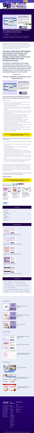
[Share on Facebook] (13, 34)
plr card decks (6, 291)
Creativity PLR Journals (15, 195)
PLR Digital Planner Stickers (26, 195)
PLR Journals (16, 197)
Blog (17, 405)
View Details (7, 188)
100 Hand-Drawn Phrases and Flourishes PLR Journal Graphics (26, 193)
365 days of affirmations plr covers (9, 283)
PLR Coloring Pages (7, 213)
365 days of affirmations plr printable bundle (22, 285)
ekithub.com (20, 174)
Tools (5, 215)
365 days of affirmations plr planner (9, 285)
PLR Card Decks (20, 36)
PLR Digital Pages (25, 36)
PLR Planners (7, 37)
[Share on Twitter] (14, 34)
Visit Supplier (7, 34)
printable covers (27, 291)
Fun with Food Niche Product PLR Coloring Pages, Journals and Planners (23, 377)
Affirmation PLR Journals (6, 36)
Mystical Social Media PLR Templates (10, 263)
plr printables (21, 291)
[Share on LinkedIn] (17, 34)
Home (11, 405)
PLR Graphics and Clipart (25, 196)
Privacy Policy (18, 411)
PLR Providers (6, 210)
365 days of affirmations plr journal (21, 283)
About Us (17, 404)
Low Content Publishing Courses (6, 198)
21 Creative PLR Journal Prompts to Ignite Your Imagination (16, 193)
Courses (5, 211)
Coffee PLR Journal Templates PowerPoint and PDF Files (13, 244)
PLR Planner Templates (16, 197)
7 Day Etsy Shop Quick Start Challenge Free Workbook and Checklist (5, 194)
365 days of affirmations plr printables (9, 287)
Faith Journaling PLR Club (21, 324)
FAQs (17, 408)
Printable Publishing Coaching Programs (5, 199)
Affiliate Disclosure (7, 217)
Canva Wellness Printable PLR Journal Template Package (13, 273)
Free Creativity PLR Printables (22, 367)
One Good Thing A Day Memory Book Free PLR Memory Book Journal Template (23, 354)
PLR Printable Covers (12, 37)
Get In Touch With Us (19, 406)
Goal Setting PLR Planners (14, 36)
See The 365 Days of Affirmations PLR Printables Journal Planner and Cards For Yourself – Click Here (17, 134)
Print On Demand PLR (25, 37)
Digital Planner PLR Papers (25, 195)
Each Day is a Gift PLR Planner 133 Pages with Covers (12, 234)
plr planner (16, 291)
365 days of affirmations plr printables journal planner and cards (13, 289)
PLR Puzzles (6, 216)
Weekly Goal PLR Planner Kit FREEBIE (23, 344)
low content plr (26, 289)
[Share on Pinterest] (15, 34)
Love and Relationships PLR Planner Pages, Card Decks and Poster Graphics (24, 387)
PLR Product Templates (19, 37)
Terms (5, 218)
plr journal (11, 291)
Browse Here (25, 1)
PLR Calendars (6, 212)
